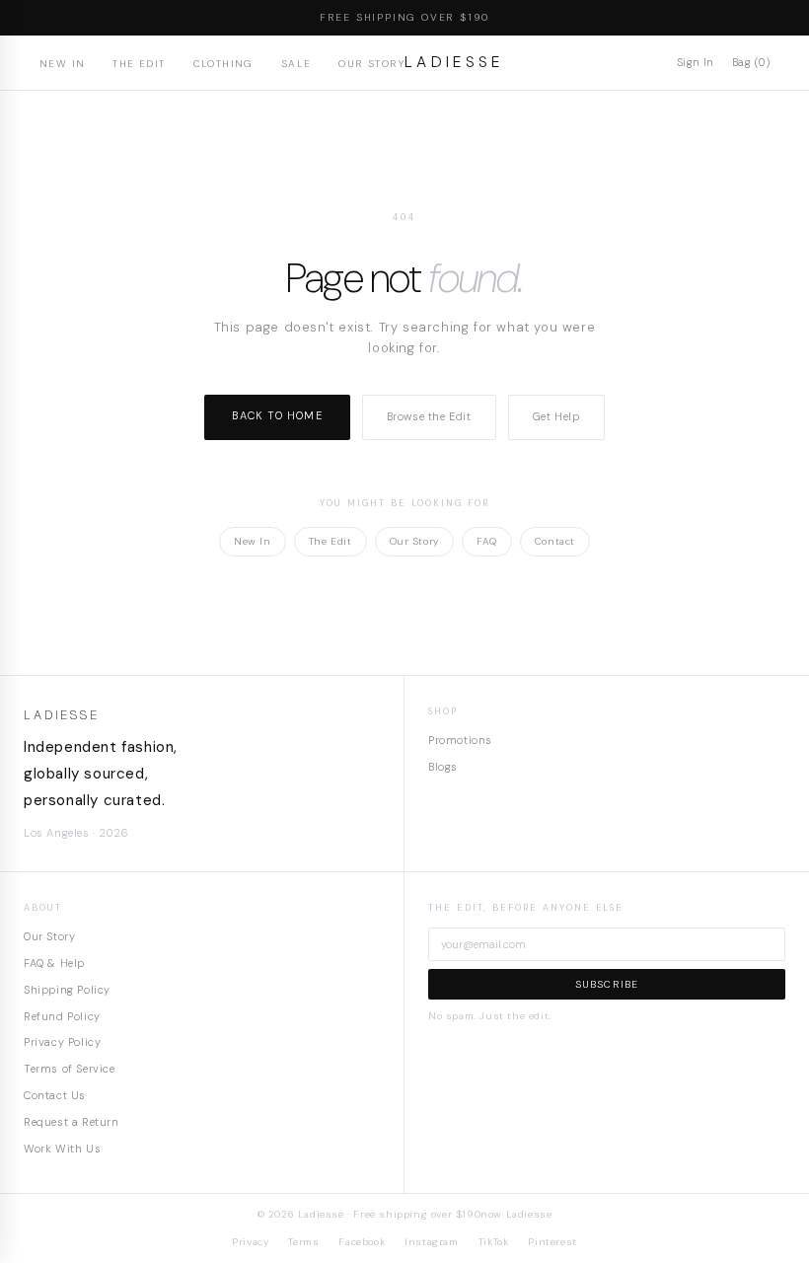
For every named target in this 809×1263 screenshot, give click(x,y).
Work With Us (62, 1148)
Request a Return (71, 1122)
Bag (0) (751, 62)
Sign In (695, 62)
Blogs (443, 767)
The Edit (138, 63)
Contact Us (55, 1095)
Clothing (223, 63)
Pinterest (552, 1241)
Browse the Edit (429, 416)
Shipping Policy (67, 990)
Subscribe (607, 984)
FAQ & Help (54, 963)
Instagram (431, 1241)
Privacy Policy (62, 1042)
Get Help (556, 416)
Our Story (371, 63)
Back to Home (277, 415)
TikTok (493, 1241)
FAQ (487, 541)
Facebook (361, 1241)
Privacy (250, 1241)
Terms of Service (69, 1069)
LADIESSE (454, 62)
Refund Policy (62, 1016)
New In (62, 63)
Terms (303, 1241)
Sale (296, 63)
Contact (555, 541)
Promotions (460, 740)
